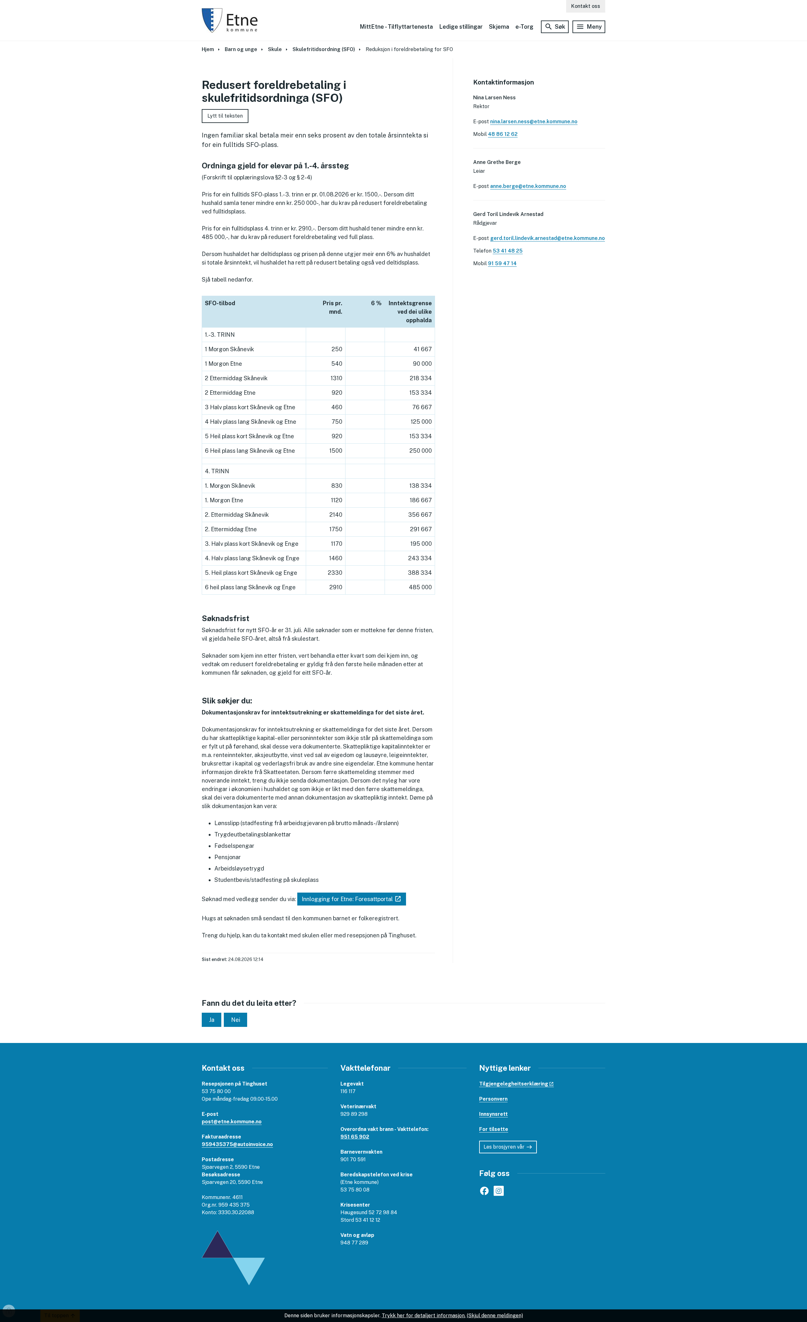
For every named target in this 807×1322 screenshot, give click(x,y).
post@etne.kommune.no (232, 1122)
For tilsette (493, 1129)
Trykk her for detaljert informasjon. (424, 1316)
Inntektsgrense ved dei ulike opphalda (410, 311)
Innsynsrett (493, 1114)
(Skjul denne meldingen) (495, 1316)
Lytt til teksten (225, 116)
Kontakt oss (585, 6)
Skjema (499, 26)
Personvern (493, 1099)
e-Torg (524, 26)
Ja (211, 1019)
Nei (235, 1019)
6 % (376, 303)
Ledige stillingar (461, 26)
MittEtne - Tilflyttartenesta (396, 26)
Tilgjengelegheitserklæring (513, 1084)
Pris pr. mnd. (332, 307)
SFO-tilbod (220, 303)
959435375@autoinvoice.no (237, 1144)
